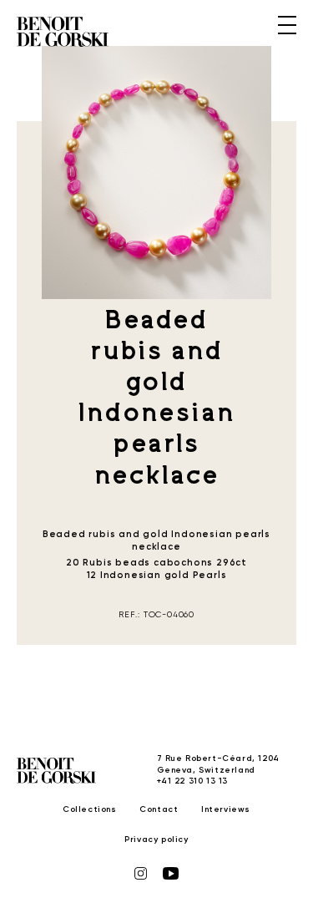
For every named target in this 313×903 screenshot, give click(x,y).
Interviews (225, 809)
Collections (90, 809)
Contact (158, 809)
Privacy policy (156, 840)
